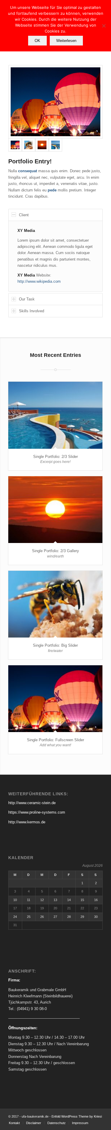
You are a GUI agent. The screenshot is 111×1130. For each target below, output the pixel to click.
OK (37, 40)
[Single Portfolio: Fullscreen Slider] (55, 698)
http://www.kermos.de (26, 822)
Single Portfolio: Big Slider (55, 645)
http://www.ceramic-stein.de (32, 803)
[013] (42, 145)
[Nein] (104, 26)
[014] (29, 145)
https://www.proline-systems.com (36, 812)
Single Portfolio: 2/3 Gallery (55, 551)
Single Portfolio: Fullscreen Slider (55, 740)
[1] (55, 145)
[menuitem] (14, 1122)
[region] (55, 256)
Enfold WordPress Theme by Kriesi (77, 1116)
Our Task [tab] (27, 299)
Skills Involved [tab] (31, 311)
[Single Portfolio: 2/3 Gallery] (55, 509)
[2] (55, 102)
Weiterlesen (66, 40)
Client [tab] (24, 215)
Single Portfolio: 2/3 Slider (55, 456)
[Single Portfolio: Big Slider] (55, 604)
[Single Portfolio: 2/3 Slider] (55, 415)
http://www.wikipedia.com (39, 281)
